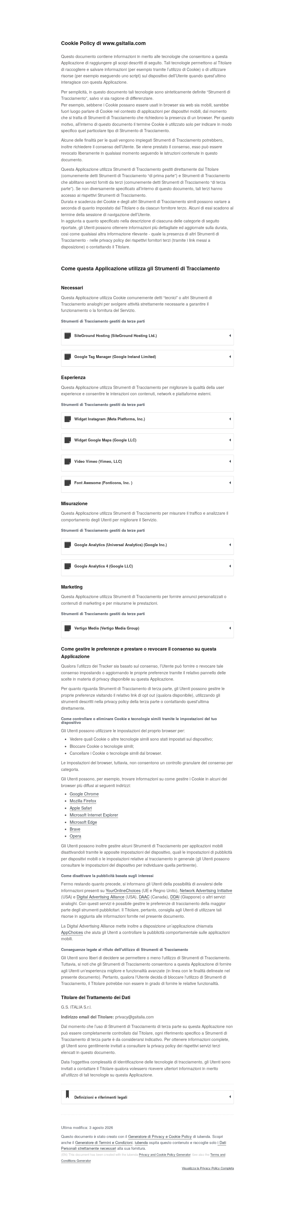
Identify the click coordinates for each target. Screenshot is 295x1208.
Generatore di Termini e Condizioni (104, 1142)
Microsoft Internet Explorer (94, 815)
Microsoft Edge (83, 822)
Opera (75, 836)
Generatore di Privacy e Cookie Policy (160, 1136)
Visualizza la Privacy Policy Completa (208, 1168)
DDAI (174, 897)
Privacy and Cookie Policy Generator (164, 1154)
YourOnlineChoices (123, 890)
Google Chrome (84, 794)
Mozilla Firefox (83, 801)
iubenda (141, 1142)
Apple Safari (81, 808)
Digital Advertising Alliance (100, 897)
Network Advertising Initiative (206, 890)
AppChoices (72, 932)
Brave (75, 829)
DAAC (144, 897)
